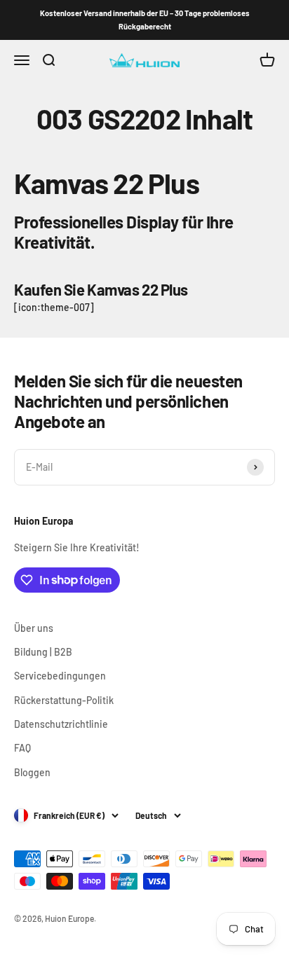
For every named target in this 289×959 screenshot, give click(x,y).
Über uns (33, 628)
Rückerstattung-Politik (64, 700)
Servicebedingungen (60, 676)
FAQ (22, 748)
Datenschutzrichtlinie (61, 724)
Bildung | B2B (43, 652)
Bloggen (32, 772)
